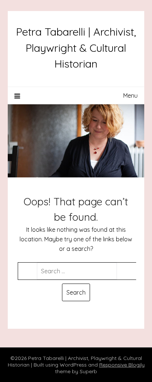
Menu (130, 95)
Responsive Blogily (122, 364)
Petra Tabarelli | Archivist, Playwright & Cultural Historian (76, 47)
